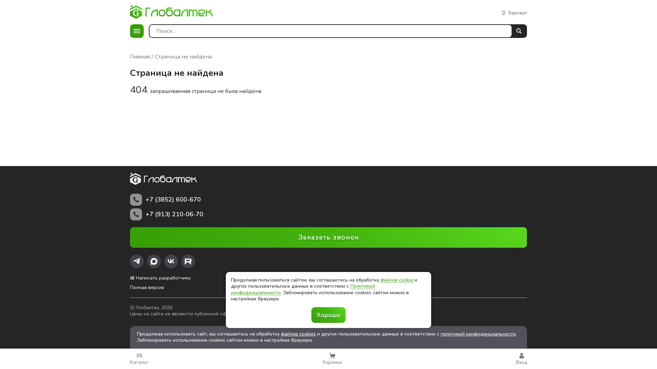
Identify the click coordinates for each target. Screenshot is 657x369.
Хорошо (328, 315)
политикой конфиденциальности (478, 334)
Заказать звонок (328, 237)
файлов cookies (298, 334)
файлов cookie (397, 280)
